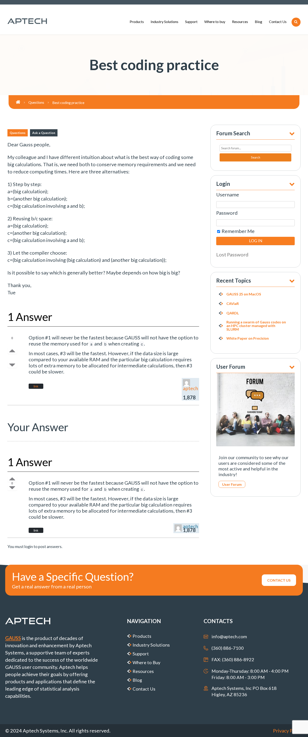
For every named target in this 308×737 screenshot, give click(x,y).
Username (227, 194)
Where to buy (214, 21)
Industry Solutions (164, 21)
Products (137, 21)
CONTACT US (279, 580)
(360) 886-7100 (227, 648)
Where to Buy (146, 662)
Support (191, 21)
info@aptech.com (229, 636)
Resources (240, 21)
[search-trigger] (296, 22)
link (36, 386)
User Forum (232, 484)
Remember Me (238, 231)
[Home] (22, 102)
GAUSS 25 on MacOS (243, 294)
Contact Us (278, 21)
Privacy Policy (288, 731)
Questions (17, 133)
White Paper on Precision (247, 338)
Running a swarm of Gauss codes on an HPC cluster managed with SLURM (256, 325)
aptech (190, 388)
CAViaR (232, 303)
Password (227, 213)
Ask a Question (43, 133)
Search (255, 157)
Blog (258, 21)
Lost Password (232, 254)
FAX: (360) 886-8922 (232, 659)
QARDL (232, 313)
